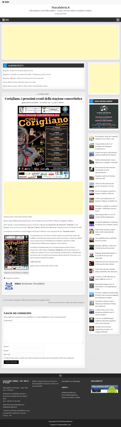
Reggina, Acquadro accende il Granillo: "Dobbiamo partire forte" (27, 74)
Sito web (7, 354)
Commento (8, 320)
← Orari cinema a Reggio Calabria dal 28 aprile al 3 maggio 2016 (25, 300)
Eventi (47, 94)
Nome (7, 346)
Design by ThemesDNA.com (60, 425)
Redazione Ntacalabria (31, 103)
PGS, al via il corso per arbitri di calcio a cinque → (67, 302)
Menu (7, 2)
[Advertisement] (60, 42)
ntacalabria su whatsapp (71, 381)
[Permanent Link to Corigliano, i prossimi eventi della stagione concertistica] (43, 142)
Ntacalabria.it (60, 7)
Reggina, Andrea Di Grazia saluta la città (18, 70)
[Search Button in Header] (118, 19)
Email (6, 351)
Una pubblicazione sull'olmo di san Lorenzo (19, 82)
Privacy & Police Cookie (71, 397)
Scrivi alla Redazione (70, 395)
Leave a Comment (59, 103)
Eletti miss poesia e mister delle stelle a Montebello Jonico (25, 86)
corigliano (15, 278)
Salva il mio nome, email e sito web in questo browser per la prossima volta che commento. (40, 358)
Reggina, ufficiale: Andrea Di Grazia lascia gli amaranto (23, 78)
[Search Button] (60, 375)
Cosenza (41, 94)
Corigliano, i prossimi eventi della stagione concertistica (43, 98)
